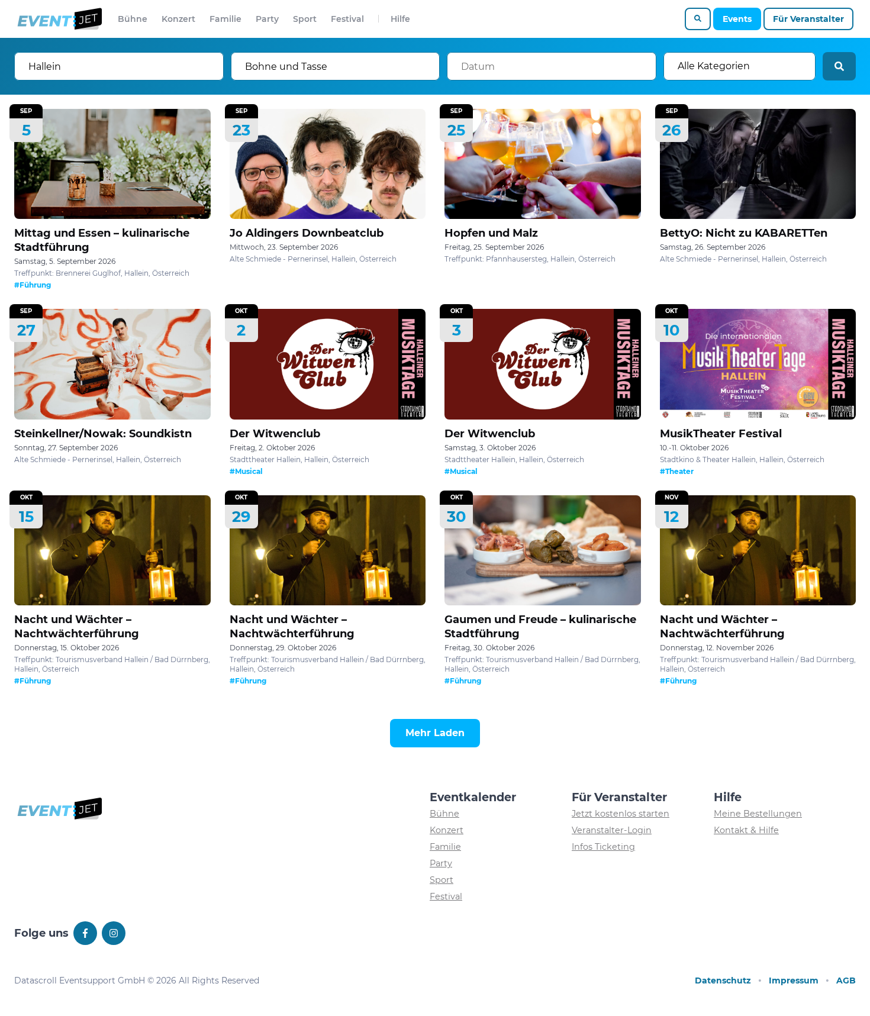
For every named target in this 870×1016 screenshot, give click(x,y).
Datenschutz (723, 980)
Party (267, 19)
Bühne (132, 19)
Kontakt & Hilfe (746, 830)
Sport (305, 19)
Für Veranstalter (808, 19)
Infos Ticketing (603, 846)
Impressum (794, 980)
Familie (225, 19)
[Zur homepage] (59, 19)
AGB (846, 980)
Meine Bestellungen (758, 813)
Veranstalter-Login (612, 830)
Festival (347, 19)
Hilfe (400, 19)
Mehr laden (435, 732)
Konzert (178, 19)
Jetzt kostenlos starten (620, 813)
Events (737, 19)
